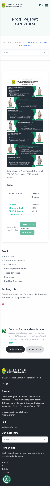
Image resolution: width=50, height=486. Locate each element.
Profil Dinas (9, 256)
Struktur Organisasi (13, 281)
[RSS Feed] (7, 384)
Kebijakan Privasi (9, 427)
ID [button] (40, 5)
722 (3, 465)
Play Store (16, 349)
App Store (36, 349)
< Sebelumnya (28, 224)
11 (13, 453)
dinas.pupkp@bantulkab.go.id (15, 412)
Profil (18, 42)
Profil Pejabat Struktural (15, 268)
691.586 (5, 472)
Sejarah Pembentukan (14, 260)
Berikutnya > (27, 232)
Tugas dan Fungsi (12, 273)
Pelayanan (9, 277)
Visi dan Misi (10, 264)
